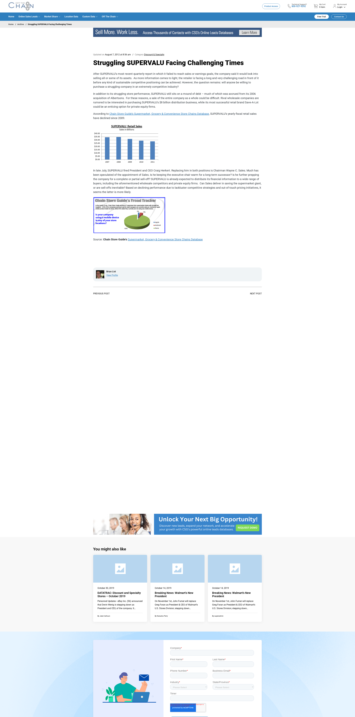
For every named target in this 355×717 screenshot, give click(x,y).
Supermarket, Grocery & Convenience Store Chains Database (165, 239)
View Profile (112, 275)
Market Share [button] (51, 16)
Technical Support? (299, 4)
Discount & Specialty (154, 54)
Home (11, 16)
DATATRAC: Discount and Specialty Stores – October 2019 (119, 594)
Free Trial (321, 17)
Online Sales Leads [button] (28, 16)
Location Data (71, 16)
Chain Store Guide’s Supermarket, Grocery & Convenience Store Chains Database (159, 113)
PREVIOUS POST (101, 294)
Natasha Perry (162, 616)
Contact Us (339, 17)
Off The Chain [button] (109, 16)
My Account (342, 4)
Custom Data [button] (88, 16)
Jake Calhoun (105, 616)
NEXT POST (256, 294)
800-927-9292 (299, 6)
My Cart (322, 4)
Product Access (271, 6)
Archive (20, 24)
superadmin (218, 616)
